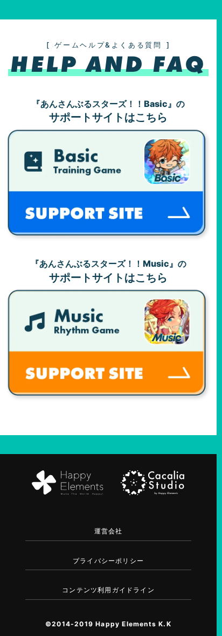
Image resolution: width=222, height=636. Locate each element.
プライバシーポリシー (108, 561)
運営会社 (108, 531)
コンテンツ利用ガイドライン (108, 590)
